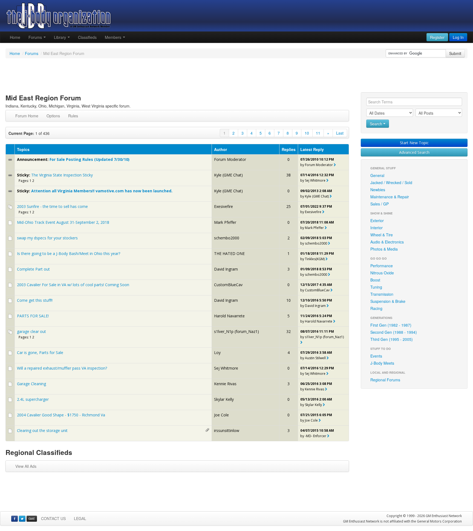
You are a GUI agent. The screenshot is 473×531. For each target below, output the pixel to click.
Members (113, 37)
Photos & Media (384, 249)
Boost (375, 280)
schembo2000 (226, 237)
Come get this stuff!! (35, 300)
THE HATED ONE (229, 253)
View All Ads (25, 466)
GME (31, 519)
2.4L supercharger (33, 399)
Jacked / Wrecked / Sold (391, 182)
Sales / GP (379, 204)
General (377, 175)
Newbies (377, 189)
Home (15, 37)
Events (376, 356)
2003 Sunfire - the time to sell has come (52, 206)
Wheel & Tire (381, 234)
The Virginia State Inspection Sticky (62, 175)
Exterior (377, 220)
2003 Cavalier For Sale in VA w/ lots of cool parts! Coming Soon (73, 284)
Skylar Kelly (224, 399)
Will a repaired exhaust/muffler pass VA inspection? (62, 368)
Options (53, 115)
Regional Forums (385, 379)
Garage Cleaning (31, 383)
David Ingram (226, 269)
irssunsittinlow (226, 430)
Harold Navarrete (229, 315)
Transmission (381, 294)
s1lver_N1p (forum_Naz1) (236, 331)
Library (60, 37)
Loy (217, 352)
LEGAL (80, 518)
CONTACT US (53, 518)
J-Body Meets (382, 363)
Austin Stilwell (315, 358)
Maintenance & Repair (389, 196)
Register (437, 37)
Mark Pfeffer (225, 222)
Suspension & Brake (387, 301)
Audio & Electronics (387, 242)
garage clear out (31, 331)
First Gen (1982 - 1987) (390, 325)
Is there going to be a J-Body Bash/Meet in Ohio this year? (68, 253)
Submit (455, 53)
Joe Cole (221, 414)
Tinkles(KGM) (315, 259)
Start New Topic (414, 142)
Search (376, 123)
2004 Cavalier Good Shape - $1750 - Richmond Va (61, 414)
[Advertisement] (236, 76)
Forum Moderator (230, 159)
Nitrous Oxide (382, 272)
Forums (35, 37)
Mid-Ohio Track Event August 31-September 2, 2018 (63, 222)
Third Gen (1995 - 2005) (391, 339)
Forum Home (26, 115)
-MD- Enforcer (315, 436)
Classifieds (87, 37)
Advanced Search (414, 152)
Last (340, 133)
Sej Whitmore (315, 180)
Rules (73, 115)
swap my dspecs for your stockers (47, 237)
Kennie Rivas (225, 383)
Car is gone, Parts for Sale (40, 352)
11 (318, 133)
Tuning (376, 287)
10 (307, 133)
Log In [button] (458, 37)
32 (288, 331)
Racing (376, 308)
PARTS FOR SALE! (33, 315)
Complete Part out (33, 269)
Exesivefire (223, 206)
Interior (376, 227)
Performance (381, 265)
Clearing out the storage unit (42, 430)
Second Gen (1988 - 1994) (393, 332)
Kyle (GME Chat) (228, 175)
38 (288, 175)
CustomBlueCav (228, 284)
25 (288, 206)
